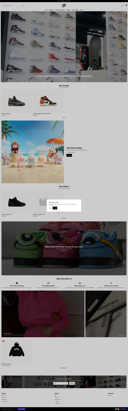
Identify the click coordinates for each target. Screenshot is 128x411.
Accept (55, 208)
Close (80, 200)
